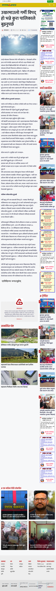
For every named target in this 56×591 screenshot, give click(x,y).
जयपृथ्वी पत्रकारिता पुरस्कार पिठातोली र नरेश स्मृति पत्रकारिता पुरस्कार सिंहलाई (47, 109)
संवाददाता (6, 30)
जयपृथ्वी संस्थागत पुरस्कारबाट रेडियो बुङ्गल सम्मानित (46, 133)
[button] (50, 5)
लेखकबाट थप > (19, 319)
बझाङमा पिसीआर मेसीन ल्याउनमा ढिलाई (14, 386)
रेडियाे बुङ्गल (50, 1)
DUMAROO (50, 587)
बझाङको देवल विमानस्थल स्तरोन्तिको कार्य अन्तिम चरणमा (17, 366)
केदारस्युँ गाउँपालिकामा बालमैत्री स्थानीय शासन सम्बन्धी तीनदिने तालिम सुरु (47, 204)
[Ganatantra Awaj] (9, 5)
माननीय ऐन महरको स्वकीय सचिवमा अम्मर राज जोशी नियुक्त (41, 516)
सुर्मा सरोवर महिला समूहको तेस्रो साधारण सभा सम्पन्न (47, 182)
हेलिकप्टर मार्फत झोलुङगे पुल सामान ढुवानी (14, 345)
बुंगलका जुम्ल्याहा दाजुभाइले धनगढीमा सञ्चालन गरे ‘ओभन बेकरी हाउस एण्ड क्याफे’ (46, 158)
